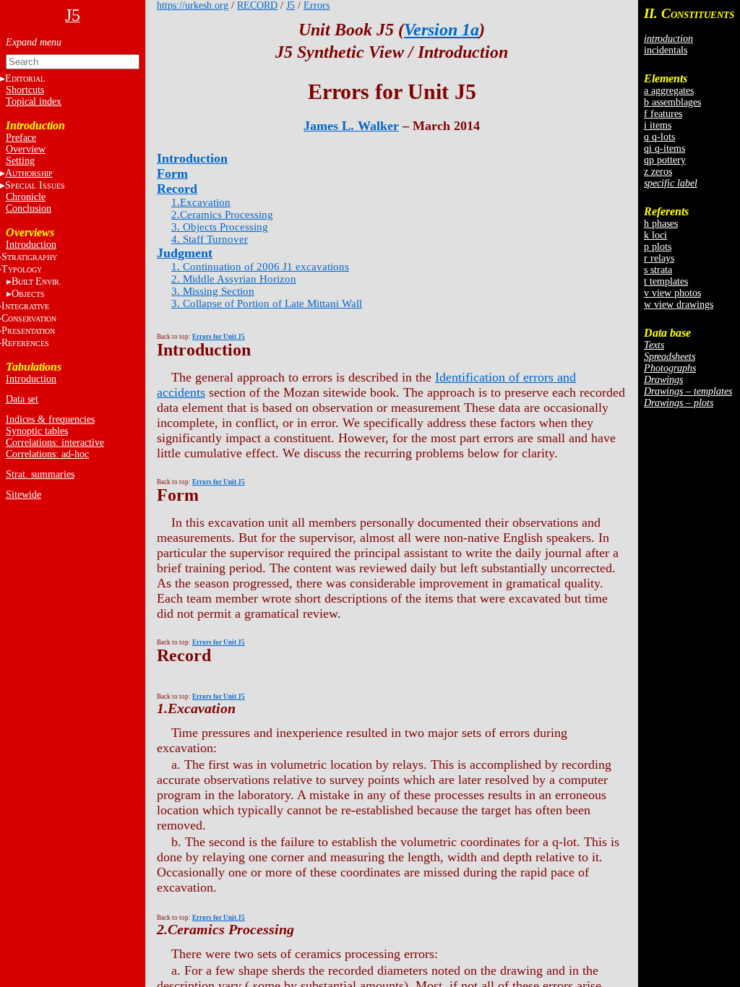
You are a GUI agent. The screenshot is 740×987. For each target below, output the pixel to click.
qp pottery (665, 160)
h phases (661, 223)
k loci (655, 235)
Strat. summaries (40, 474)
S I (35, 185)
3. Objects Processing (219, 227)
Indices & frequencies (50, 419)
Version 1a (441, 29)
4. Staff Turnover (209, 239)
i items (657, 125)
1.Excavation (201, 202)
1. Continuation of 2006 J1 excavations (260, 266)
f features (663, 113)
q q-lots (659, 137)
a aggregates (669, 90)
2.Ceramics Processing (222, 214)
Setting (20, 160)
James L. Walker (351, 125)
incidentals (665, 50)
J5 (290, 5)
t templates (666, 281)
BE (36, 281)
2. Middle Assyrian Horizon (233, 279)
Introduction (31, 244)
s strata (658, 269)
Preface (21, 137)
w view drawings (678, 304)
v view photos (672, 293)
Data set (22, 399)
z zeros (658, 171)
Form (172, 173)
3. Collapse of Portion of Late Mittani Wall (266, 303)
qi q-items (664, 148)
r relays (659, 258)
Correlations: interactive (55, 442)
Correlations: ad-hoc (47, 454)
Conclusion (28, 208)
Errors (317, 5)
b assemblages (672, 102)
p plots (657, 246)
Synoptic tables (37, 431)
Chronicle (26, 196)
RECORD (257, 5)
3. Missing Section (212, 291)
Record (177, 188)
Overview (26, 149)
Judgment (184, 253)
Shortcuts (25, 90)
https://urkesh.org (192, 5)
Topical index (33, 101)
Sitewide (23, 494)
